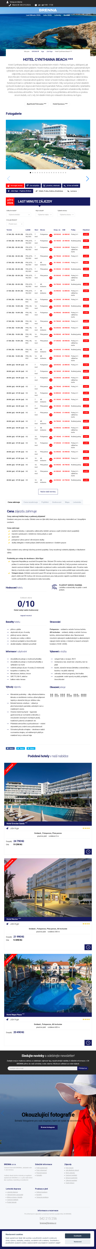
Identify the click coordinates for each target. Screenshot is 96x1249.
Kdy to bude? (40, 210)
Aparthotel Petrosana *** (36, 104)
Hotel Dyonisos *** (60, 104)
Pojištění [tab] (45, 502)
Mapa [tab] (67, 502)
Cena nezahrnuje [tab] (31, 502)
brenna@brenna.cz (48, 1223)
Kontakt (67, 15)
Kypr (42, 51)
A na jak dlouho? (11, 220)
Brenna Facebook (48, 1127)
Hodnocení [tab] (56, 502)
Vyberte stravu (62, 210)
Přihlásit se (83, 1068)
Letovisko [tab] (77, 502)
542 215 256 (48, 1218)
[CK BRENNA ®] (48, 10)
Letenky (57, 15)
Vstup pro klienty (16, 2)
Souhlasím (77, 1236)
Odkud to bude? (11, 210)
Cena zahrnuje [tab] (14, 502)
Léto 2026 (47, 15)
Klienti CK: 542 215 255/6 (21, 5)
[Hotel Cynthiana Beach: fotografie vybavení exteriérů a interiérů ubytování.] (48, 144)
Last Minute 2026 (33, 15)
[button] (18, 215)
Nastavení (77, 1242)
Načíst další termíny (48, 492)
